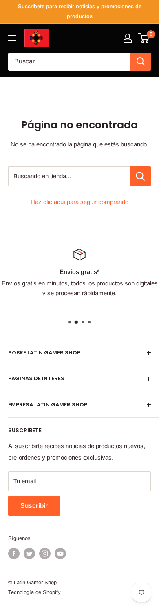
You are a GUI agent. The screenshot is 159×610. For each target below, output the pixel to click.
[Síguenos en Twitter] (29, 553)
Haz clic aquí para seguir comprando (79, 201)
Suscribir (34, 505)
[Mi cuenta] (128, 38)
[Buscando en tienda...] (140, 176)
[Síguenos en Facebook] (14, 553)
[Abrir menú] (12, 38)
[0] (144, 38)
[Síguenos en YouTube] (60, 553)
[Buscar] (140, 62)
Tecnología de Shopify (34, 592)
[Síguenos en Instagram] (45, 553)
